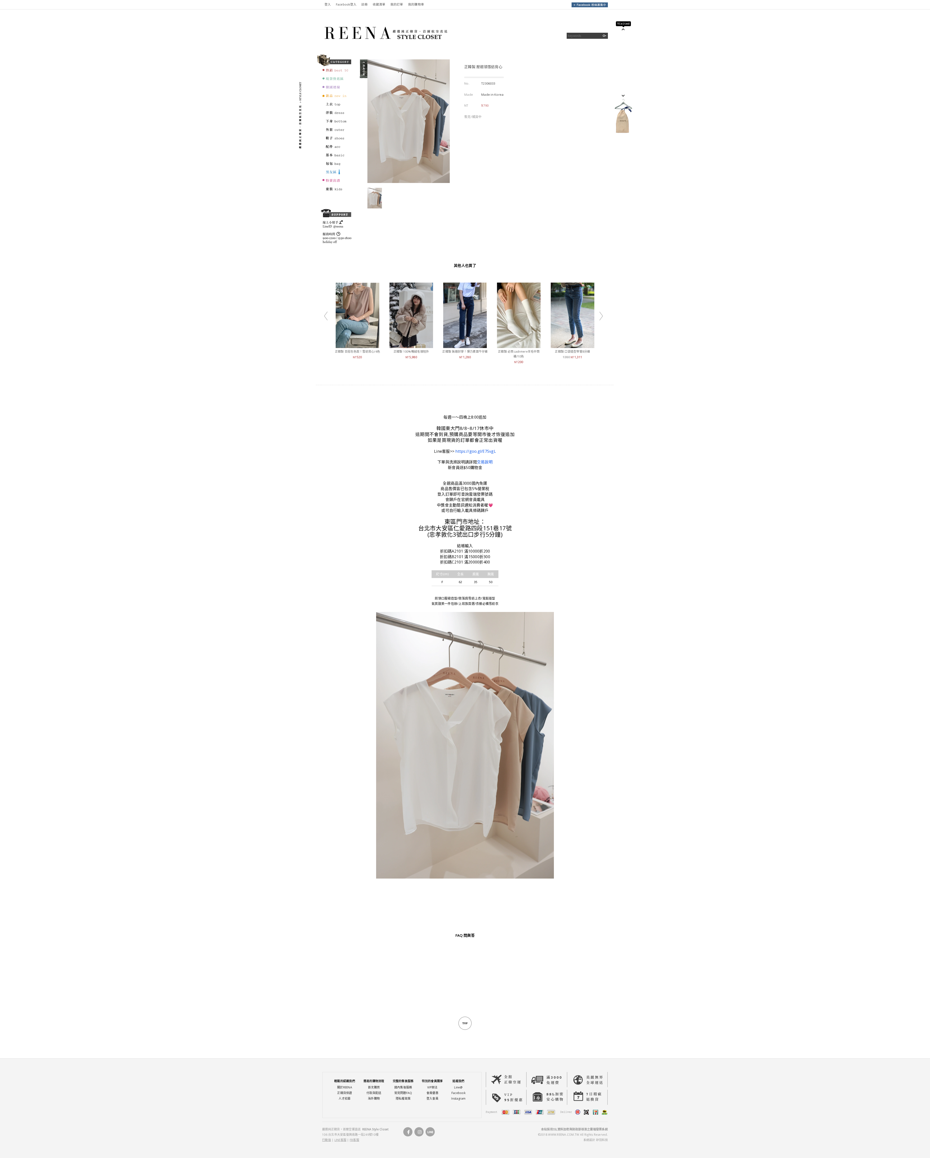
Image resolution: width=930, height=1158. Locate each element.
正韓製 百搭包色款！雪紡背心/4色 (357, 351)
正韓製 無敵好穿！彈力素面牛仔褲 (465, 351)
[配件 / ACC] (336, 149)
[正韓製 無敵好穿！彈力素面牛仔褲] (465, 345)
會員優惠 (432, 1093)
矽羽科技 (602, 1140)
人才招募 (344, 1098)
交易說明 (485, 462)
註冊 (364, 4)
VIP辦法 (432, 1087)
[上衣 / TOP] (336, 106)
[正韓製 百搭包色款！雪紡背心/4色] (357, 345)
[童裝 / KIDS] (336, 191)
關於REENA (344, 1087)
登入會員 (432, 1098)
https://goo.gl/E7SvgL (475, 451)
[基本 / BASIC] (336, 157)
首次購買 (374, 1087)
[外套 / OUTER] (336, 132)
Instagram (458, 1098)
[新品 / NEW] (336, 98)
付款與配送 (373, 1093)
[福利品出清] (336, 183)
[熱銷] (336, 72)
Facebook (458, 1093)
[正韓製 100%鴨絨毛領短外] (411, 345)
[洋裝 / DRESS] (336, 115)
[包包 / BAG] (336, 166)
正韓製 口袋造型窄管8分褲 (572, 351)
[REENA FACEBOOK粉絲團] (590, 6)
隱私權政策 (403, 1098)
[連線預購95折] (336, 89)
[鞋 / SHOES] (336, 140)
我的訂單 (396, 4)
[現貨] (336, 81)
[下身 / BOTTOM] (336, 123)
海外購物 (374, 1098)
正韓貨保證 (344, 1093)
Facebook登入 (346, 4)
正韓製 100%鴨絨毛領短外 (411, 351)
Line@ (458, 1087)
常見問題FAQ (403, 1093)
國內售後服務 (403, 1087)
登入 (328, 4)
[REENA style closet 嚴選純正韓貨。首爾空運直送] (384, 47)
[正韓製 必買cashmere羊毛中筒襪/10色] (519, 345)
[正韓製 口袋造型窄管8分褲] (572, 345)
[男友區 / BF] (336, 174)
